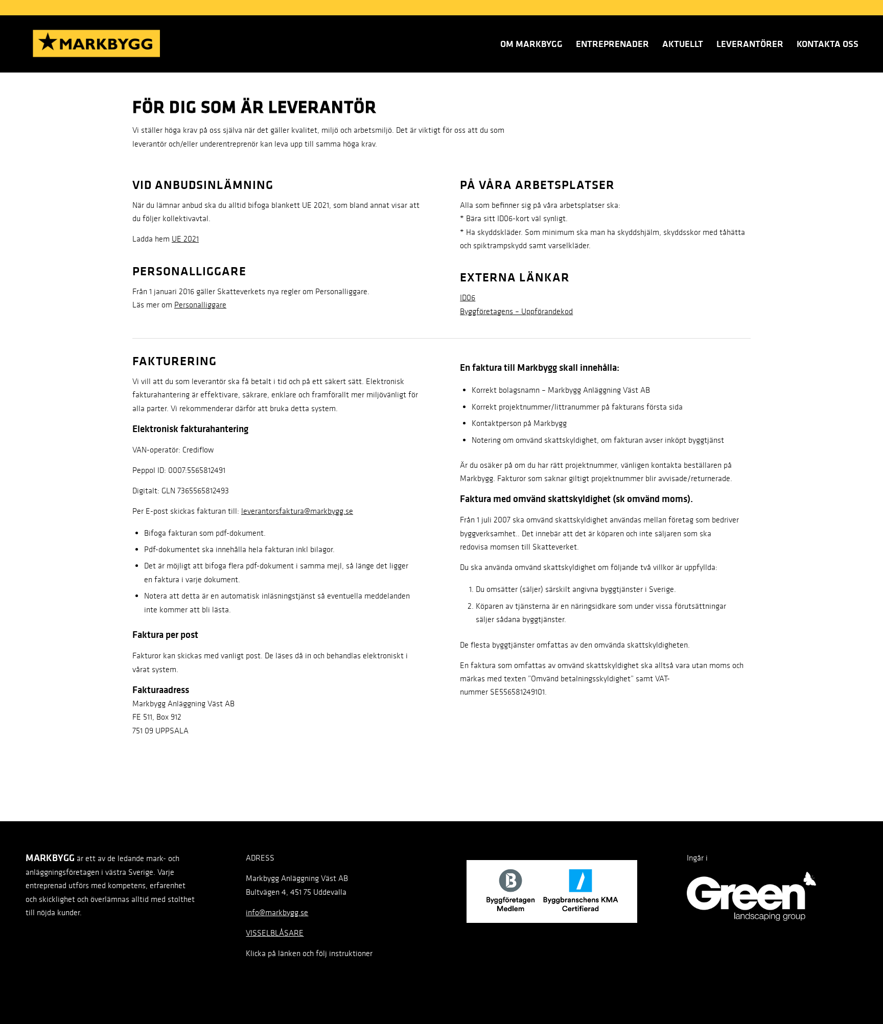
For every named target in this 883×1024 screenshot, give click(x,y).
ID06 (467, 297)
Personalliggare (200, 304)
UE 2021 (185, 239)
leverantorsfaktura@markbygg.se (297, 511)
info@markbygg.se (277, 912)
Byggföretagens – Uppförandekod (516, 311)
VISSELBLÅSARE (275, 933)
